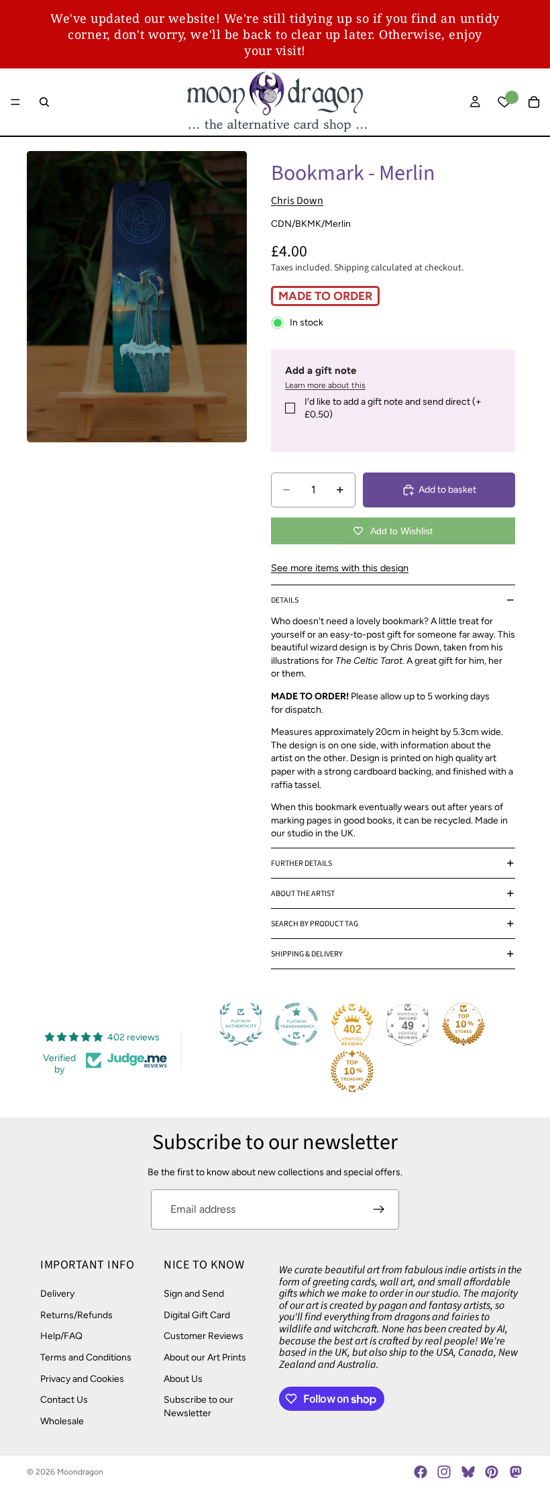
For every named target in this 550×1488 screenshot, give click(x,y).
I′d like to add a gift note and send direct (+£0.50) (393, 408)
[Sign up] (379, 1209)
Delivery (57, 1293)
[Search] (44, 102)
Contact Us (64, 1399)
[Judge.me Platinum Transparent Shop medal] (296, 1024)
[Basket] (534, 102)
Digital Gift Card (197, 1315)
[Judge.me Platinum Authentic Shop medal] (240, 1024)
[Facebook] (420, 1472)
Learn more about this (325, 385)
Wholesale (62, 1421)
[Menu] (15, 102)
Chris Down (297, 200)
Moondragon (80, 1472)
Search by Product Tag (314, 924)
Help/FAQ (61, 1336)
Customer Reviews (203, 1336)
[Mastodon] (515, 1472)
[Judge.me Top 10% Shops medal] (463, 1024)
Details (284, 600)
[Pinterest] (492, 1472)
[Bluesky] (468, 1472)
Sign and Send (194, 1293)
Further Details (301, 863)
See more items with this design (339, 568)
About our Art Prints (205, 1357)
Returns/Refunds (76, 1315)
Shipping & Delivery (307, 954)
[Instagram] (444, 1472)
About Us (183, 1379)
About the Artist (303, 893)
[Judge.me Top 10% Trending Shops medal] (352, 1071)
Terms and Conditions (85, 1357)
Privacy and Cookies (82, 1379)
